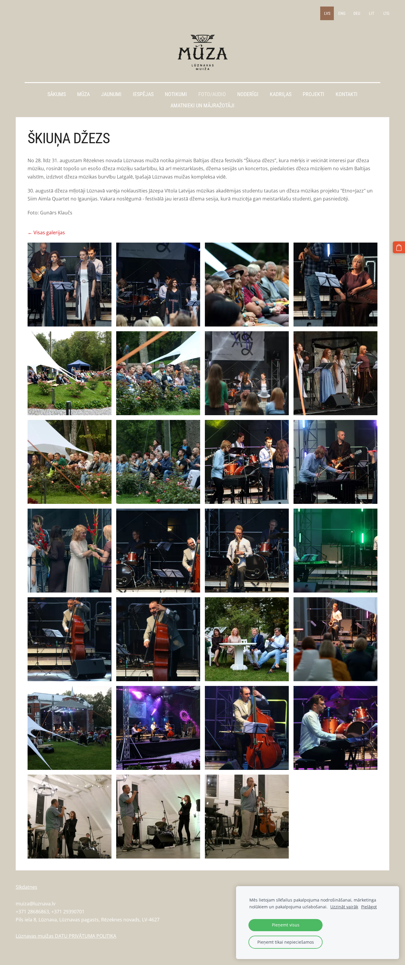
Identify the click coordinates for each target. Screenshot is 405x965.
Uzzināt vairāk (344, 907)
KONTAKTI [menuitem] (347, 94)
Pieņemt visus (285, 925)
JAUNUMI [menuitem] (111, 94)
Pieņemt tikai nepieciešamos (285, 942)
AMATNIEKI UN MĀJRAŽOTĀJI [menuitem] (202, 106)
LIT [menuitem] (371, 13)
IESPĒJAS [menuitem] (143, 94)
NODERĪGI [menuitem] (248, 94)
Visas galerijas (49, 232)
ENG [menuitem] (341, 13)
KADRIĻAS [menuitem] (280, 94)
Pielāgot (369, 907)
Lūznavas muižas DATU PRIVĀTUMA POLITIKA (66, 936)
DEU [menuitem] (356, 13)
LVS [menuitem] (327, 13)
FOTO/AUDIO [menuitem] (212, 94)
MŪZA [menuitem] (83, 94)
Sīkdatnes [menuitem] (26, 887)
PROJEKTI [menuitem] (313, 94)
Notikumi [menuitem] (176, 94)
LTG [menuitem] (386, 13)
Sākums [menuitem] (56, 94)
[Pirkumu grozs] (399, 247)
